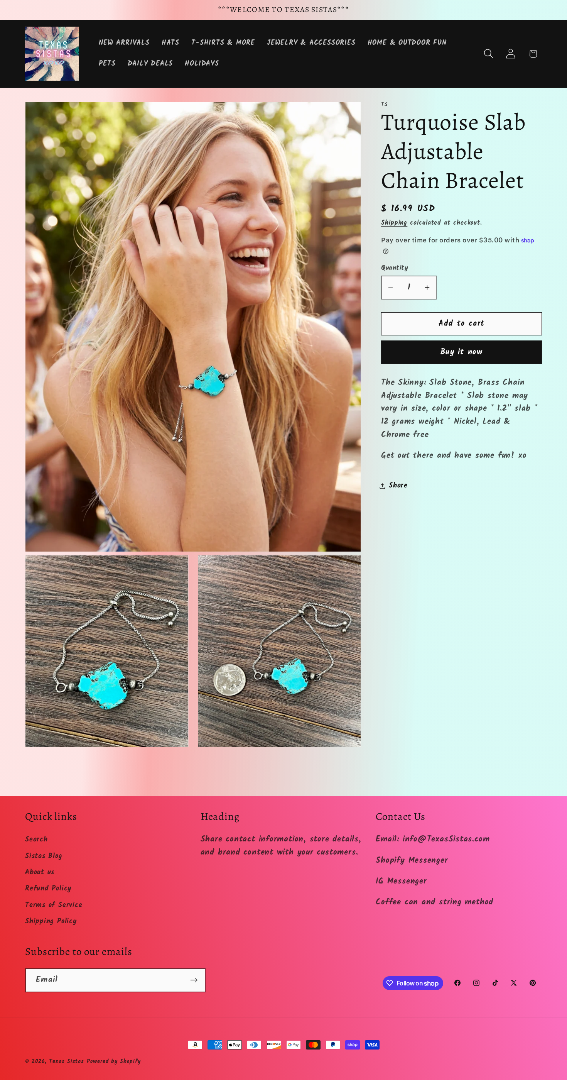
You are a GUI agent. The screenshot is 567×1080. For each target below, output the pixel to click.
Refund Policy (48, 888)
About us (39, 872)
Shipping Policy (51, 921)
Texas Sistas (66, 1061)
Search (36, 839)
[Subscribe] (194, 980)
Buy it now (461, 352)
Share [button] (398, 485)
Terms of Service (53, 905)
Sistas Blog (43, 856)
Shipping (394, 223)
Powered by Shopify (113, 1061)
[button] (489, 54)
